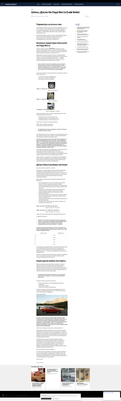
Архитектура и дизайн (46, 4)
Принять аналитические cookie (46, 398)
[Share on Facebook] (83, 16)
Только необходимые (55, 398)
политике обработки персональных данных (47, 396)
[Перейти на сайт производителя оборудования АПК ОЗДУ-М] (111, 396)
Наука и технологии (78, 4)
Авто (38, 4)
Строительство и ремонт (66, 4)
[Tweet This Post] (85, 16)
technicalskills (37, 16)
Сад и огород (56, 4)
